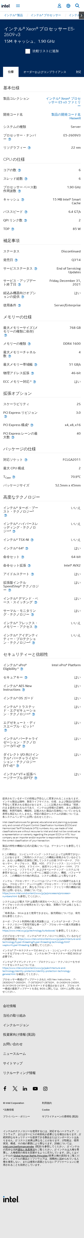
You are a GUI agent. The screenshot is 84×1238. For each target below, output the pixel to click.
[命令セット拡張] (29, 565)
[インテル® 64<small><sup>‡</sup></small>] (26, 548)
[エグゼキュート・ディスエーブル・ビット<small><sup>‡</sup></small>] (5, 730)
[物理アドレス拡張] (32, 373)
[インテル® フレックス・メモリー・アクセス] (35, 626)
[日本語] (68, 5)
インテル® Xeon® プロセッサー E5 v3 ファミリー (63, 102)
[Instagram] (45, 1089)
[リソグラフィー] (29, 147)
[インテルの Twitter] (15, 1089)
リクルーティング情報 (19, 1073)
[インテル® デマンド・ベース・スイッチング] (35, 602)
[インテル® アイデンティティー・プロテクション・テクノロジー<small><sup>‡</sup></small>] (33, 642)
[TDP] (12, 229)
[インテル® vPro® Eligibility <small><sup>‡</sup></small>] (21, 668)
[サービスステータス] (35, 268)
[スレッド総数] (26, 178)
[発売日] (16, 260)
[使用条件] (19, 305)
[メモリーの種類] (29, 343)
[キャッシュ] (22, 199)
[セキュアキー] (26, 677)
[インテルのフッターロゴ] (11, 1199)
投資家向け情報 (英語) (19, 1035)
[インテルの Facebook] (4, 1089)
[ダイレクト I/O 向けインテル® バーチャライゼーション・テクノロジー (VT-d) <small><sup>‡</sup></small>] (17, 765)
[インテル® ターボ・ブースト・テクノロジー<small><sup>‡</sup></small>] (5, 515)
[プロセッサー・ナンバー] (9, 139)
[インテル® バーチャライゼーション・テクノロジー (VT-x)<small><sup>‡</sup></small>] (23, 746)
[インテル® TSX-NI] (32, 539)
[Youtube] (35, 1089)
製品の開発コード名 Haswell (66, 116)
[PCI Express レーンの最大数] (13, 437)
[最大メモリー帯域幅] (35, 364)
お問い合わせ (13, 1044)
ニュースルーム (14, 1054)
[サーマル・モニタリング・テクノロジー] (32, 614)
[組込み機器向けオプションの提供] (22, 296)
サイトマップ (13, 1063)
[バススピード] (26, 211)
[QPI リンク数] (25, 220)
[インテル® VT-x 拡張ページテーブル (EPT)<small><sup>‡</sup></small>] (35, 778)
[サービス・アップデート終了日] (19, 284)
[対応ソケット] (26, 459)
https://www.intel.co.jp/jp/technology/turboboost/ (28, 930)
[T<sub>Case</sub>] (13, 476)
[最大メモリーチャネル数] (9, 356)
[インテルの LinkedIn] (25, 1089)
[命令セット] (22, 557)
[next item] (81, 15)
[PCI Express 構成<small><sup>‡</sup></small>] (32, 425)
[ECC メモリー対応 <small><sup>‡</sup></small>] (34, 381)
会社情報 (9, 1006)
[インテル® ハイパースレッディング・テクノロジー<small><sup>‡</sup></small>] (14, 531)
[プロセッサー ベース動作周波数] (19, 191)
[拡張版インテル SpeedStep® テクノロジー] (9, 590)
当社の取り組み (14, 1016)
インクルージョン (16, 1025)
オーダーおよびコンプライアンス (44, 72)
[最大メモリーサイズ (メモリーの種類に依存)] (5, 335)
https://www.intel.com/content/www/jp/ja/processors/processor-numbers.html (36, 895)
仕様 (11, 72)
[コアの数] (19, 170)
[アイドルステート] (32, 574)
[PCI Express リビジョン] (5, 416)
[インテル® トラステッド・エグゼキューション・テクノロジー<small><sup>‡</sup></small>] (33, 714)
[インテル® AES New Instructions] (23, 689)
